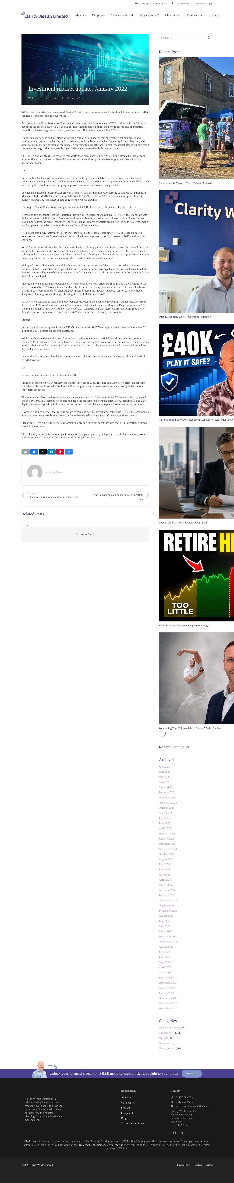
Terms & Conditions (132, 1123)
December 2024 (168, 843)
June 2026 (164, 771)
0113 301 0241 (184, 1101)
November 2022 (168, 941)
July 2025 (164, 818)
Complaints (127, 1112)
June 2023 (164, 921)
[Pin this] (60, 451)
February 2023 (167, 936)
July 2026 (164, 766)
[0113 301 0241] (173, 1102)
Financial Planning (169, 1027)
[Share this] (34, 451)
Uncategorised (167, 1048)
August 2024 (166, 859)
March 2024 (166, 885)
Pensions (164, 1043)
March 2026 (166, 787)
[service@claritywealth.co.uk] (173, 1106)
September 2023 (168, 910)
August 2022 (166, 946)
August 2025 (166, 813)
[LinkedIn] (182, 1132)
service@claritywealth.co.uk (192, 1105)
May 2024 (164, 874)
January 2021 (166, 993)
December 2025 (168, 797)
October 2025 (166, 807)
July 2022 (164, 951)
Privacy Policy (183, 1165)
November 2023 (168, 900)
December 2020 (168, 998)
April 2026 (165, 782)
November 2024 (168, 849)
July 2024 (164, 864)
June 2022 (164, 957)
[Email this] (25, 451)
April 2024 (165, 879)
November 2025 (168, 802)
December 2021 (168, 982)
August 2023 (166, 915)
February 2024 (167, 890)
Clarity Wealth (56, 98)
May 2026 (164, 776)
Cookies (198, 1165)
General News (78, 98)
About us (126, 1097)
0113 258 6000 (184, 1097)
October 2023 (166, 905)
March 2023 (166, 931)
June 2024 (164, 869)
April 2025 (165, 828)
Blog (124, 1118)
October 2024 (166, 854)
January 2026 (166, 792)
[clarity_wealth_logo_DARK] (44, 15)
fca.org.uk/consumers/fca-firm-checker (101, 1144)
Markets (163, 1037)
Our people (127, 1102)
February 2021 (167, 987)
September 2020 (168, 1008)
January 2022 (166, 977)
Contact (125, 1107)
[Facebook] (174, 1132)
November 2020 (168, 1003)
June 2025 (164, 823)
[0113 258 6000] (173, 1097)
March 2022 (166, 972)
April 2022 (165, 967)
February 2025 (167, 833)
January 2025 (166, 838)
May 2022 (164, 962)
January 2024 (166, 895)
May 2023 (164, 926)
